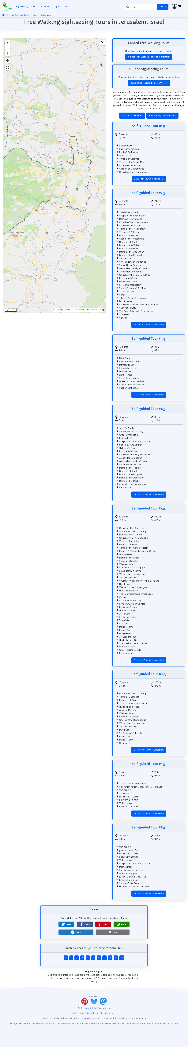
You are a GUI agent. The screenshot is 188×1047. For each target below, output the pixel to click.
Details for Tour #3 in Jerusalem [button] (149, 395)
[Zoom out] (7, 48)
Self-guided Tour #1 (147, 126)
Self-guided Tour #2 (147, 193)
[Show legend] (102, 42)
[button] (66, 924)
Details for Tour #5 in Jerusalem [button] (149, 660)
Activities (45, 6)
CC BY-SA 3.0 (85, 1023)
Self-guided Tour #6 (147, 674)
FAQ (67, 6)
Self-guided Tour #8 (147, 827)
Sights (57, 6)
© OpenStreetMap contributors (88, 310)
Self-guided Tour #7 (147, 764)
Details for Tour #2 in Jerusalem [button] (149, 325)
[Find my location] (7, 60)
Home (5, 15)
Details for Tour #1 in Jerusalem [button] (148, 179)
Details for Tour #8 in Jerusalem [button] (149, 894)
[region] (54, 175)
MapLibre (57, 310)
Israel (35, 15)
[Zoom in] (7, 42)
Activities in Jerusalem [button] (132, 116)
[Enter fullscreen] (7, 67)
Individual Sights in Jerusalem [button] (162, 116)
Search (162, 7)
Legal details (90, 1008)
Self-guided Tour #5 (147, 508)
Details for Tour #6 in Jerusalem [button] (149, 750)
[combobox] (140, 7)
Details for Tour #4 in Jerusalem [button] (149, 494)
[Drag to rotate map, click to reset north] (7, 53)
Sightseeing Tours (25, 6)
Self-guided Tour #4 (147, 409)
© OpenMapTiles (69, 310)
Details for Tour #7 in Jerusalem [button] (149, 813)
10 (122, 958)
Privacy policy (104, 1008)
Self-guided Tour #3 (147, 339)
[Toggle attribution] (103, 310)
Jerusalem (46, 15)
